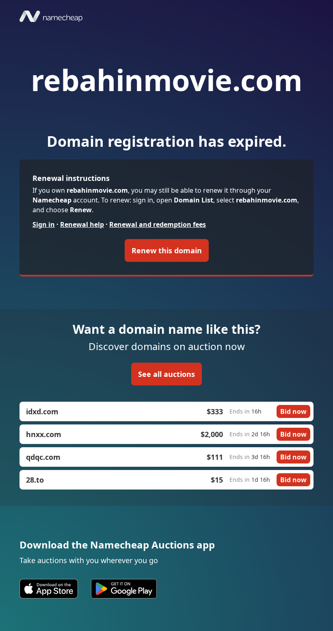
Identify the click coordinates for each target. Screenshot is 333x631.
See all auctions (166, 374)
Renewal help (82, 224)
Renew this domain (167, 250)
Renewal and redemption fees (157, 224)
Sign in (43, 224)
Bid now (293, 411)
